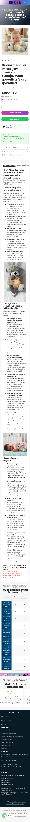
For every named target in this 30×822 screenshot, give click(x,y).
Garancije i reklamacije (9, 734)
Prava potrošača (7, 742)
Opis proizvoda (9, 165)
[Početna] (15, 2)
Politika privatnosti (7, 745)
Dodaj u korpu (15, 113)
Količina (4, 104)
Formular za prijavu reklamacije (12, 737)
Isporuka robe (6, 731)
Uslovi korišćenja (7, 739)
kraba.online (13, 802)
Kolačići (4, 748)
